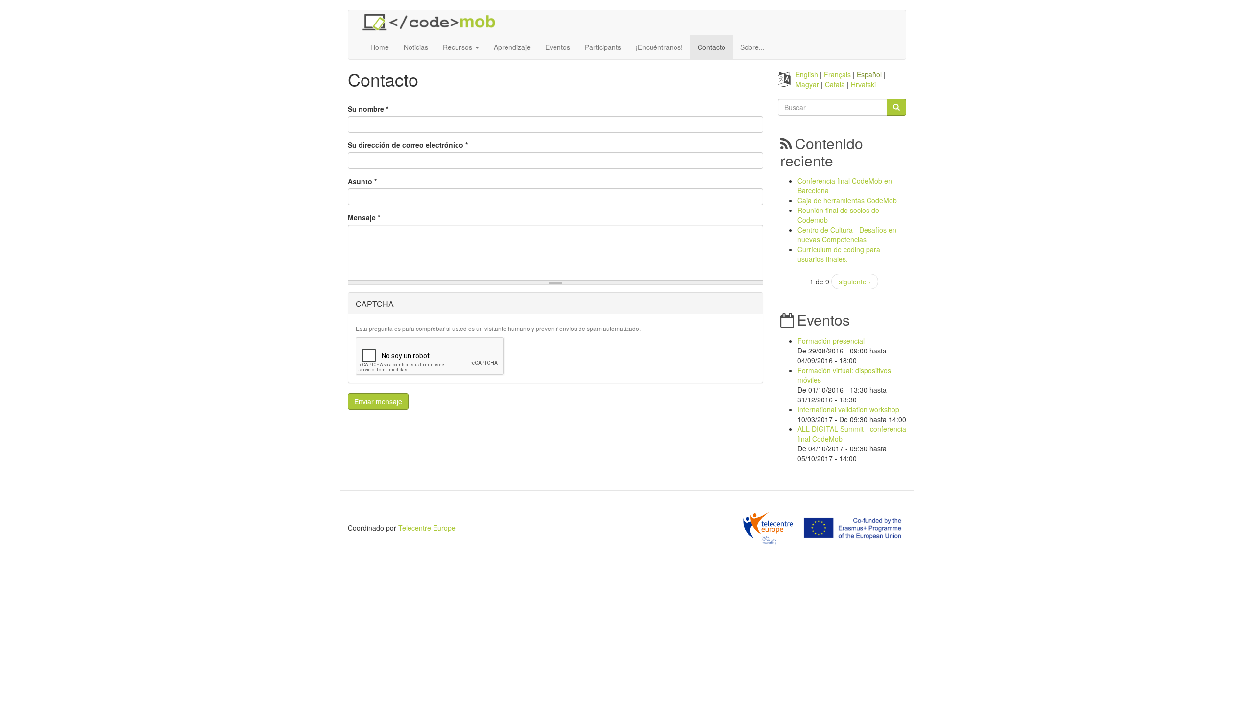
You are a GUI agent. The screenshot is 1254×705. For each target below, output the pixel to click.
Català (835, 84)
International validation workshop (848, 409)
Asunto (362, 181)
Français (837, 74)
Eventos (557, 47)
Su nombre (368, 109)
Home (379, 47)
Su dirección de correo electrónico (408, 145)
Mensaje (364, 217)
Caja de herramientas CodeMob (847, 200)
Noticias (416, 47)
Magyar (807, 84)
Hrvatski (863, 84)
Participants (603, 47)
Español (869, 74)
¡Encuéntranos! (659, 47)
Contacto (711, 47)
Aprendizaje (512, 47)
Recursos (458, 47)
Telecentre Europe (427, 528)
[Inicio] (432, 22)
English (807, 74)
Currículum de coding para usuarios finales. (838, 254)
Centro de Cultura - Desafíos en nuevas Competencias (846, 234)
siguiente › (855, 281)
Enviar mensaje (378, 401)
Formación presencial (831, 341)
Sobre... (752, 47)
